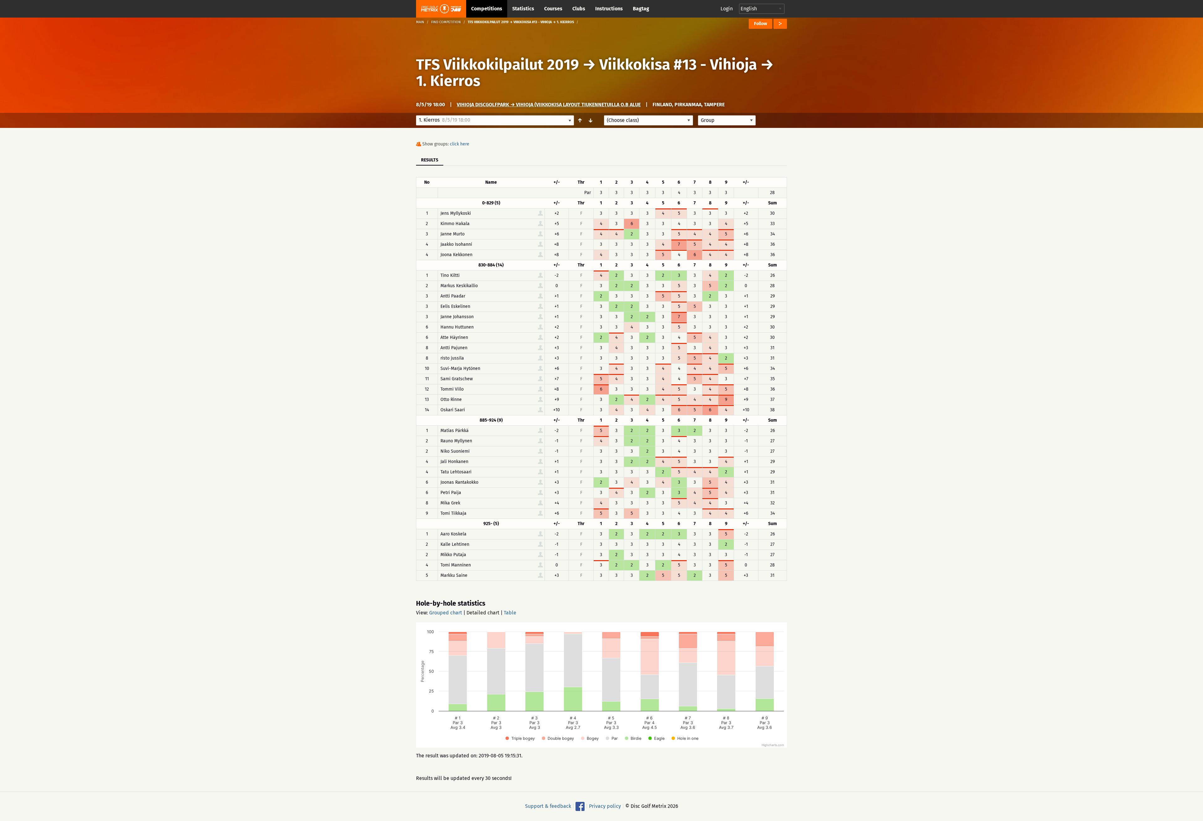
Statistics (523, 9)
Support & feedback (548, 806)
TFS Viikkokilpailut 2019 (497, 64)
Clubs (578, 9)
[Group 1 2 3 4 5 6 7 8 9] (727, 120)
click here (459, 144)
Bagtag (641, 9)
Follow (760, 23)
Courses (553, 9)
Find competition (446, 22)
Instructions (609, 9)
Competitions (486, 9)
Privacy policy (605, 806)
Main (420, 22)
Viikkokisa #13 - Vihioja (678, 64)
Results (429, 160)
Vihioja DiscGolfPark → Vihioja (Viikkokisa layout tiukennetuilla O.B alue (549, 105)
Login (727, 9)
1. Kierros (448, 81)
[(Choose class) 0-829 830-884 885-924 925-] (648, 120)
